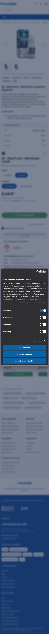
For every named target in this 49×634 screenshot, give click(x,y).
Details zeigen (36, 341)
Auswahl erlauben (24, 354)
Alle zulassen (24, 348)
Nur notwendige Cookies (24, 361)
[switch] (43, 317)
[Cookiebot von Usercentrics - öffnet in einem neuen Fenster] (36, 271)
